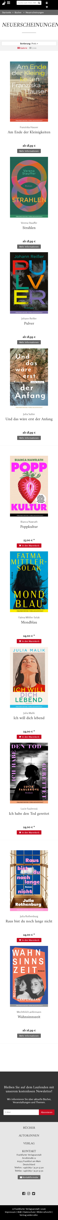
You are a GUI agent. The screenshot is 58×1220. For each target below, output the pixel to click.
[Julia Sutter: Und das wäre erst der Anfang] (29, 378)
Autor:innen (29, 1135)
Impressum (10, 1212)
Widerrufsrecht (44, 1212)
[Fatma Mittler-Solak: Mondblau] (29, 582)
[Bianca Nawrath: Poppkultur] (29, 486)
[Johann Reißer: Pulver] (29, 283)
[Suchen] (39, 3)
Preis (28, 43)
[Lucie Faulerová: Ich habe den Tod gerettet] (29, 773)
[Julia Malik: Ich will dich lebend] (29, 677)
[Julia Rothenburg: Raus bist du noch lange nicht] (29, 881)
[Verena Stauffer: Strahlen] (29, 187)
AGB (19, 1212)
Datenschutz (29, 1212)
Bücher (29, 1128)
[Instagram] (28, 1193)
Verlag (29, 1143)
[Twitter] (33, 1193)
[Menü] (9, 2)
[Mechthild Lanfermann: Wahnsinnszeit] (29, 976)
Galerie (23, 48)
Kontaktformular (30, 1177)
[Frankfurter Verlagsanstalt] (4, 3)
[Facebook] (23, 1193)
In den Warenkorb (30, 545)
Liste (33, 48)
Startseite (6, 12)
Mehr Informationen (29, 151)
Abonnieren (46, 1112)
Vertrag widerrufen (29, 1215)
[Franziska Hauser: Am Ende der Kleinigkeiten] (29, 92)
